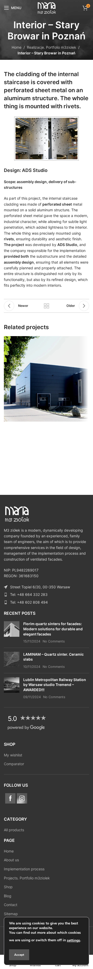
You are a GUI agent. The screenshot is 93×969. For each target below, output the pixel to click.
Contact (10, 904)
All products (14, 830)
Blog (7, 896)
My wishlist (13, 755)
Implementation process (24, 869)
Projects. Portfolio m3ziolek (27, 878)
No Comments (54, 641)
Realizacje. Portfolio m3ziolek (51, 47)
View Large (84, 340)
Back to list (46, 306)
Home (16, 47)
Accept (19, 955)
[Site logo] (46, 7)
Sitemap (11, 914)
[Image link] (17, 513)
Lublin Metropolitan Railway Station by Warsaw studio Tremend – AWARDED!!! (54, 684)
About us (11, 860)
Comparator (14, 764)
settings (73, 940)
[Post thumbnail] (11, 632)
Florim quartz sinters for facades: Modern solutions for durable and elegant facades (53, 628)
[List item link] (46, 594)
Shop (8, 887)
